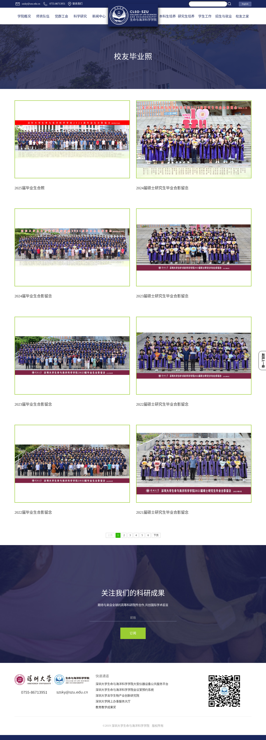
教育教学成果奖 (106, 707)
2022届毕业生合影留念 (33, 512)
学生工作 (205, 16)
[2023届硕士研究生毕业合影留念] (194, 247)
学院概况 (24, 16)
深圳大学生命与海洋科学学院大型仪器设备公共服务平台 (132, 684)
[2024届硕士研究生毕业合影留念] (194, 139)
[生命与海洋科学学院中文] (133, 15)
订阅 (133, 633)
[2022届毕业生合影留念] (72, 463)
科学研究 (80, 16)
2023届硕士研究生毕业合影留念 (162, 296)
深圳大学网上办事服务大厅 (113, 701)
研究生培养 (186, 16)
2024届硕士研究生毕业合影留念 (162, 188)
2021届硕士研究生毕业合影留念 (162, 512)
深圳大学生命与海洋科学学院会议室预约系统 (125, 689)
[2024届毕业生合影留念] (72, 247)
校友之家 (242, 16)
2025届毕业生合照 (29, 188)
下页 (156, 535)
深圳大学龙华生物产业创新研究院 (117, 695)
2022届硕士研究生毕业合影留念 (162, 404)
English (245, 4)
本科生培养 (167, 16)
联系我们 (77, 3)
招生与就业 (223, 16)
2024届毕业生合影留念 (33, 296)
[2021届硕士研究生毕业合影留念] (194, 463)
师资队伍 (42, 16)
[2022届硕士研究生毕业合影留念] (194, 355)
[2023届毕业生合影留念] (72, 355)
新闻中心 (99, 16)
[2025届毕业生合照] (72, 139)
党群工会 (61, 16)
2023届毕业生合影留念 (33, 404)
